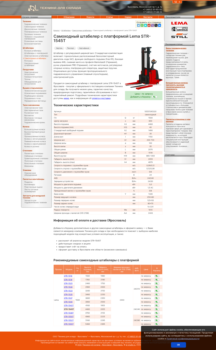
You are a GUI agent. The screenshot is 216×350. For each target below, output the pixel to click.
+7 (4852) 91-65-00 (135, 336)
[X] (156, 25)
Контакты (148, 17)
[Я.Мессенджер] (145, 25)
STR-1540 (68, 302)
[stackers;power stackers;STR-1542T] (157, 305)
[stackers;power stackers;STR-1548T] (157, 313)
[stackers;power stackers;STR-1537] (157, 298)
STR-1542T (69, 305)
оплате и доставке (101, 98)
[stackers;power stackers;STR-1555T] (157, 324)
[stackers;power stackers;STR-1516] (157, 276)
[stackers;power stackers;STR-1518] (157, 279)
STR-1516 (68, 276)
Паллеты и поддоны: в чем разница (178, 120)
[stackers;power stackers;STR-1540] (157, 302)
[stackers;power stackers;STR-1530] (157, 287)
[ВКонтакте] (159, 25)
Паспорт (70, 48)
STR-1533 (68, 291)
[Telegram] (138, 25)
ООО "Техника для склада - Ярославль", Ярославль (100, 345)
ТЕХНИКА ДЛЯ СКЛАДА (60, 8)
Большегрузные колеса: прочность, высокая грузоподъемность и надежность (177, 86)
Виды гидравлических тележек (176, 49)
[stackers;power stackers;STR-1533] (157, 291)
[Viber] (152, 25)
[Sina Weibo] (149, 25)
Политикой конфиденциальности (183, 338)
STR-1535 (68, 294)
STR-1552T (69, 320)
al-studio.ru (130, 345)
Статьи (109, 17)
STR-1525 (68, 283)
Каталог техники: (30, 17)
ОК (178, 345)
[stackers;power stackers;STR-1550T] (157, 316)
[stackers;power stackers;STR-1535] (157, 294)
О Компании (69, 17)
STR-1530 (68, 287)
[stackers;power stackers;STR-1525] (157, 283)
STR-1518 (68, 280)
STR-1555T (69, 324)
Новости (90, 17)
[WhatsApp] (142, 25)
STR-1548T (69, 313)
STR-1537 (68, 298)
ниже (66, 98)
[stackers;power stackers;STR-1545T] (154, 97)
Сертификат (84, 48)
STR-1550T (69, 316)
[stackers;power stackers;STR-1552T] (157, 320)
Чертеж (59, 48)
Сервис (128, 17)
